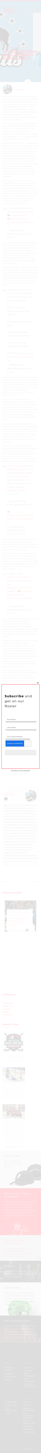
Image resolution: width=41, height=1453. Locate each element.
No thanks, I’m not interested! (20, 771)
